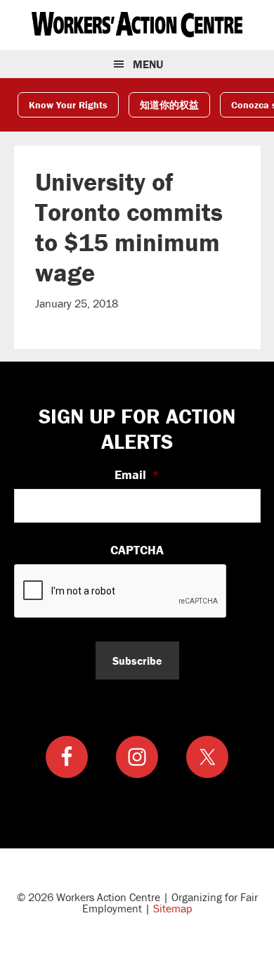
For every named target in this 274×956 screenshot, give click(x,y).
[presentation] (121, 591)
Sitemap (173, 908)
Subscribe (137, 661)
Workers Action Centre (137, 25)
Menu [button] (148, 64)
